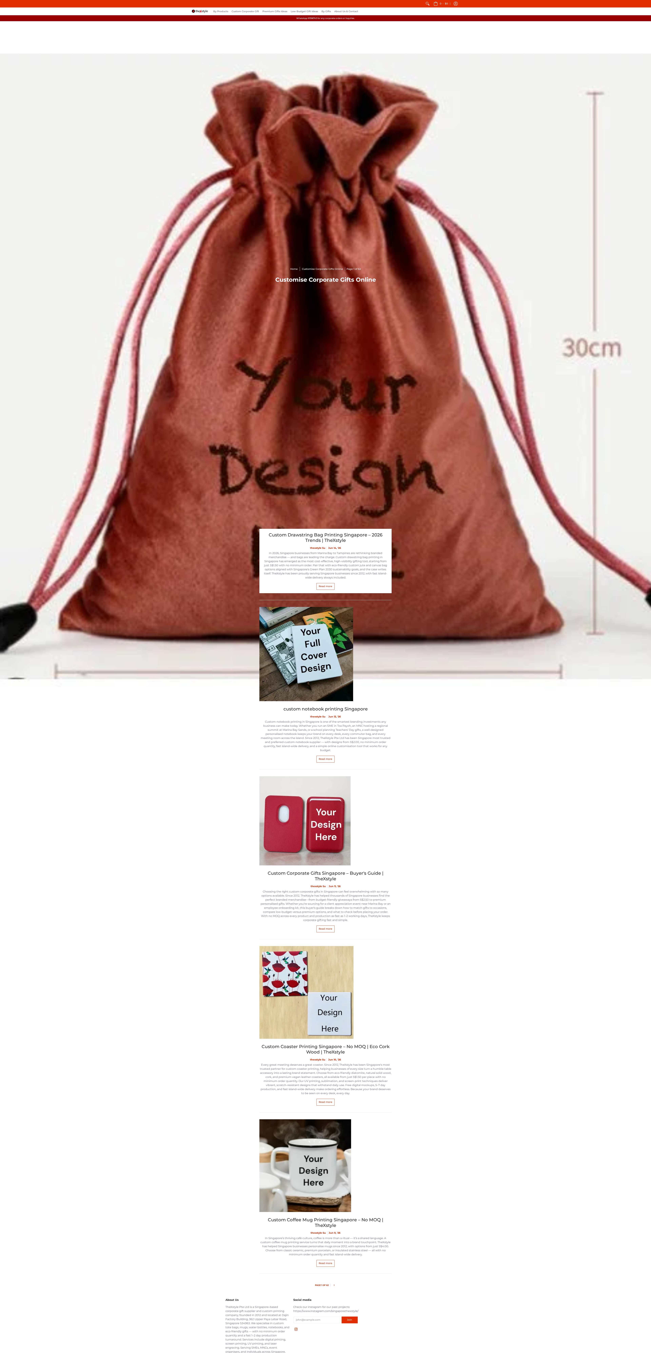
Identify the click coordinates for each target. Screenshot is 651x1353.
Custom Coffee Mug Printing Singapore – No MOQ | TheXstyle (325, 1222)
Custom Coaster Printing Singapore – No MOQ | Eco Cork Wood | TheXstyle (326, 1049)
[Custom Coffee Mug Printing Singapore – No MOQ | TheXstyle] (325, 1165)
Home (294, 268)
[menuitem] (427, 3)
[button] (455, 3)
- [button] (444, 3)
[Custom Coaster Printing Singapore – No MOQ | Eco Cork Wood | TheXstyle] (325, 992)
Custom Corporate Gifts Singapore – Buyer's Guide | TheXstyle (325, 875)
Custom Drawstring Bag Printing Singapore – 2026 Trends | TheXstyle (325, 537)
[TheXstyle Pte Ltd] (200, 11)
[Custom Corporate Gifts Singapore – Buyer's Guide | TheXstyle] (325, 820)
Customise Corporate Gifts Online (322, 268)
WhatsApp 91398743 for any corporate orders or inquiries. (325, 18)
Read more (325, 586)
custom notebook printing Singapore (325, 709)
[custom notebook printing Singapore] (325, 654)
